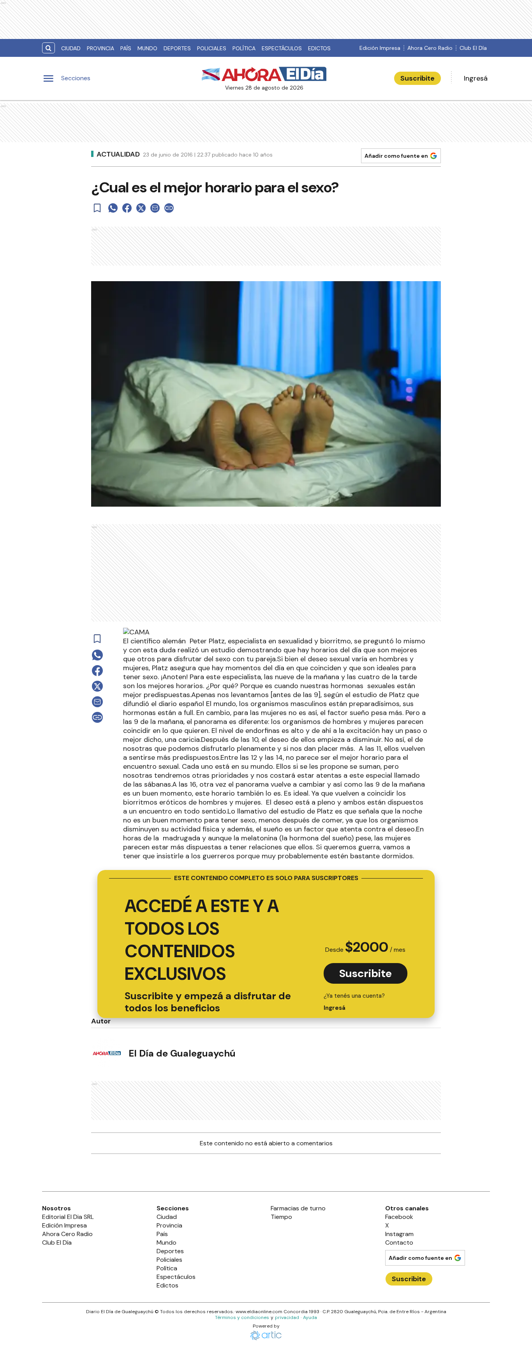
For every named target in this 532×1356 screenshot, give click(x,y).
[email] (155, 208)
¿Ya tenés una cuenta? (354, 1002)
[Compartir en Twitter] (141, 208)
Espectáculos (282, 48)
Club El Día (473, 47)
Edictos (319, 48)
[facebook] (127, 208)
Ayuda (310, 1317)
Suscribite (417, 78)
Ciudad (71, 48)
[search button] (48, 48)
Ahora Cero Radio (430, 47)
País (125, 48)
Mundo (147, 48)
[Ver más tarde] (97, 208)
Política (244, 48)
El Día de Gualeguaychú (182, 1053)
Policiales (211, 48)
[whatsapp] (113, 208)
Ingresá (476, 78)
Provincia (100, 48)
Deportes (177, 48)
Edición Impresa (379, 47)
